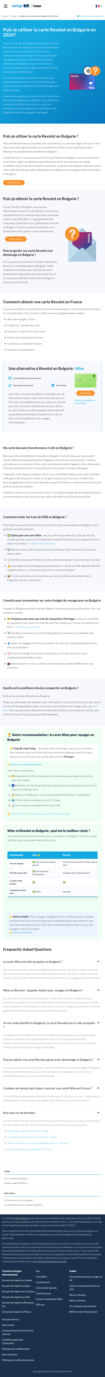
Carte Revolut (43, 1282)
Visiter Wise (85, 393)
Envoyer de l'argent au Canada (17, 1280)
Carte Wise (41, 1276)
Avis (38, 1271)
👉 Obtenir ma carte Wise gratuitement (24, 764)
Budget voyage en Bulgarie (16, 1183)
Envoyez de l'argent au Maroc (16, 1311)
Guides (14, 16)
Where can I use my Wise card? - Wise (28, 1131)
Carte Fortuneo (43, 1293)
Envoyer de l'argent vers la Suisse (18, 1291)
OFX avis (40, 1304)
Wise (79, 368)
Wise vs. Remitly (77, 1300)
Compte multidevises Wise (49, 1299)
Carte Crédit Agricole (46, 1287)
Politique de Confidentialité (16, 1348)
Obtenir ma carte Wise (42, 543)
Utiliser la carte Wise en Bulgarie (18, 1200)
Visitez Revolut (13, 182)
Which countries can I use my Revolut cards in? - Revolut (38, 1143)
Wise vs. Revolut (77, 1295)
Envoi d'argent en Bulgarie (15, 1178)
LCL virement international (82, 1306)
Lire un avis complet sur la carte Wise (85, 401)
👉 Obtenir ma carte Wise (20, 932)
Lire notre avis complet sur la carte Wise (48, 813)
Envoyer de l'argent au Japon (16, 1285)
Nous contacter (9, 1354)
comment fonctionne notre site (52, 1261)
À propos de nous (10, 1319)
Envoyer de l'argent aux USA (16, 1297)
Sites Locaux (8, 1325)
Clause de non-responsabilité (91, 16)
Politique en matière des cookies (18, 1360)
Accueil (5, 16)
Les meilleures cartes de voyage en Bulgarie (23, 1205)
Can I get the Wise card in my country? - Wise (31, 1137)
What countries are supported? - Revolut (29, 1149)
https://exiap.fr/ (22, 1218)
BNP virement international (83, 1311)
